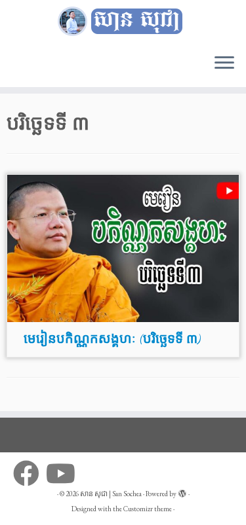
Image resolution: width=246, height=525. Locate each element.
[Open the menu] (224, 63)
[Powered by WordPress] (182, 491)
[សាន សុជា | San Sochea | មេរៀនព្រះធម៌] (123, 22)
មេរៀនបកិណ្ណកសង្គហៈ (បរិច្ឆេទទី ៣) (112, 339)
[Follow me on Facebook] (29, 473)
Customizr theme (147, 508)
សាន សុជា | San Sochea (111, 493)
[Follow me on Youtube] (64, 473)
